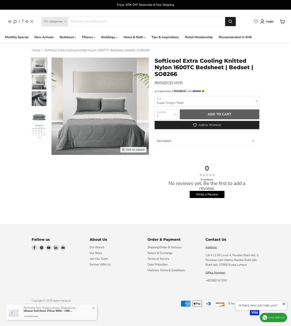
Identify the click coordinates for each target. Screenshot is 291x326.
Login (270, 21)
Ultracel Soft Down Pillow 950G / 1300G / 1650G (48, 310)
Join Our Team (99, 259)
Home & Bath (134, 37)
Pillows (88, 37)
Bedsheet (67, 37)
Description (164, 141)
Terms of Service (158, 259)
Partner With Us (100, 264)
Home (36, 50)
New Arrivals (44, 37)
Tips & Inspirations (165, 37)
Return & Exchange (160, 253)
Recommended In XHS (235, 37)
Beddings (108, 37)
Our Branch (97, 247)
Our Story (96, 253)
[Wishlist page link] (256, 22)
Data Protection (157, 264)
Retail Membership (199, 37)
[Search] (230, 21)
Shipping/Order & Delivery (164, 247)
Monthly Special (17, 37)
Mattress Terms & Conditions (166, 270)
